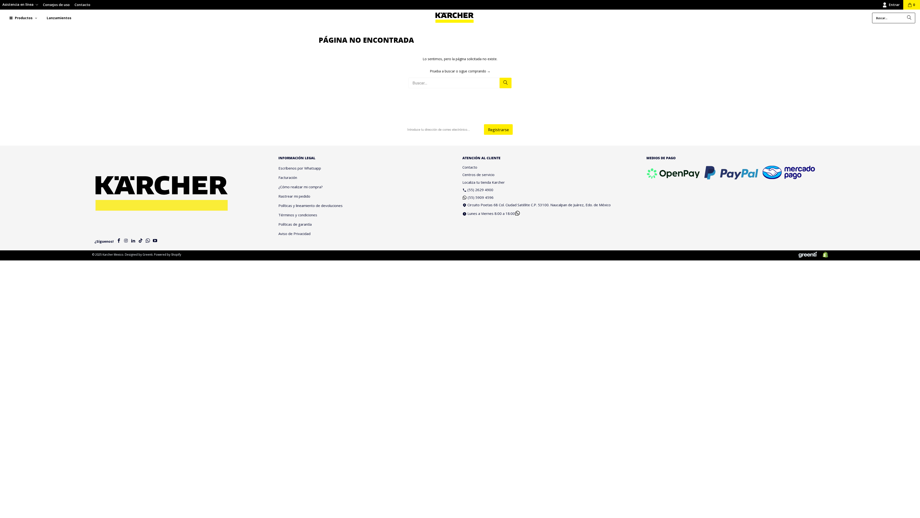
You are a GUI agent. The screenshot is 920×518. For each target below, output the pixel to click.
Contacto (82, 4)
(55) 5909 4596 (481, 197)
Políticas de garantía (295, 224)
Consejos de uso (56, 4)
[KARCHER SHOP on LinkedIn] (133, 240)
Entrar (894, 4)
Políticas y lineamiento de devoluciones (310, 205)
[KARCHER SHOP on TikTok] (141, 240)
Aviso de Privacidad (294, 233)
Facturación (287, 177)
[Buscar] (909, 18)
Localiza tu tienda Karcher (483, 182)
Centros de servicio (478, 174)
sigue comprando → (474, 71)
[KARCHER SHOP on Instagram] (126, 240)
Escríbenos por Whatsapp (299, 168)
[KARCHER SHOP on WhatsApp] (148, 240)
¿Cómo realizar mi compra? (300, 186)
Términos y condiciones (297, 214)
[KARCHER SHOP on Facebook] (119, 240)
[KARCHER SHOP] (454, 17)
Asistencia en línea (18, 4)
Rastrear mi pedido (294, 196)
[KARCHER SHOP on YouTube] (155, 240)
